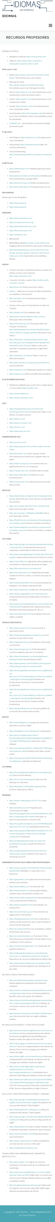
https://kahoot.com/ (24, 92)
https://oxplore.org (17, 374)
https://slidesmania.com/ (19, 168)
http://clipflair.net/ (16, 312)
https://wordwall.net (17, 929)
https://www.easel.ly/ (17, 203)
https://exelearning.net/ (29, 144)
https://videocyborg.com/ (19, 323)
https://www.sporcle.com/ (19, 431)
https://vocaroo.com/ (17, 442)
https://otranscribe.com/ (19, 482)
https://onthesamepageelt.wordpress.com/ (27, 635)
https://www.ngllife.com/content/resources (26, 1056)
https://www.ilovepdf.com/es (21, 905)
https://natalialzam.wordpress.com (23, 1148)
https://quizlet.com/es (25, 106)
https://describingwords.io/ (20, 649)
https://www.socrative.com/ (20, 423)
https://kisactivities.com (18, 1127)
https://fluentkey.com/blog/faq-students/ (25, 786)
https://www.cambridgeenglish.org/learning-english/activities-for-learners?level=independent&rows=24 (27, 1069)
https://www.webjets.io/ (19, 393)
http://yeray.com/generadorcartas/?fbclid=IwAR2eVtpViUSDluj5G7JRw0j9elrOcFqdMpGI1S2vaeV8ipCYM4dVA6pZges (31, 738)
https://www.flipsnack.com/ (20, 572)
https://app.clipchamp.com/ (20, 276)
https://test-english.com (18, 1162)
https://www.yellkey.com (19, 886)
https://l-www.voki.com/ (18, 470)
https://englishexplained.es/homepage (25, 1185)
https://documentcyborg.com (21, 912)
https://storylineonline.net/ (20, 614)
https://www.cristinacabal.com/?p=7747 (25, 800)
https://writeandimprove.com (21, 708)
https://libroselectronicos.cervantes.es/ (25, 568)
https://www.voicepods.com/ (21, 463)
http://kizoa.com (15, 287)
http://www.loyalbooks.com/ (20, 589)
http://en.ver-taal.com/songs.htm (22, 779)
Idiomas (9, 16)
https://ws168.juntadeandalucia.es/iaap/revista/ (28, 980)
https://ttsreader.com (18, 453)
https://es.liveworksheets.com (21, 936)
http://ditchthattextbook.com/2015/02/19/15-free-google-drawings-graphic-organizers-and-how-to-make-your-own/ (29, 253)
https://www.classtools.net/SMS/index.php (26, 85)
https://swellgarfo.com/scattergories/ (24, 731)
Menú (50, 25)
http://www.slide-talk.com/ (20, 187)
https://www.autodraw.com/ (20, 218)
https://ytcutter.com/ (17, 298)
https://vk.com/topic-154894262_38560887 (26, 513)
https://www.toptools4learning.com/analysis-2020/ (29, 963)
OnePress (40, 1212)
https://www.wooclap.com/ (20, 183)
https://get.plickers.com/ (19, 879)
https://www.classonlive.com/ (21, 398)
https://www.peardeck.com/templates (24, 176)
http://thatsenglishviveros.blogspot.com (25, 1109)
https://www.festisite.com (19, 890)
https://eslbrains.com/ (18, 370)
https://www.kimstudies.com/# (21, 1134)
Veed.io (12, 291)
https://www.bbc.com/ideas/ (20, 355)
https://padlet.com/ (30, 388)
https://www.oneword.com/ (20, 628)
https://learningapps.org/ (32, 113)
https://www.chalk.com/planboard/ (23, 897)
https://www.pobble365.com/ (21, 582)
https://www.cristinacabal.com (21, 1141)
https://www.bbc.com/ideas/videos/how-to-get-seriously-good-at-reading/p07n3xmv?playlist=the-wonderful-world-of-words (29, 342)
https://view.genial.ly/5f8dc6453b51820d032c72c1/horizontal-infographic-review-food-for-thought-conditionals (30, 833)
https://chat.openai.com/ (36, 56)
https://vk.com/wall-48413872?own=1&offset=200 (29, 506)
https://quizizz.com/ (24, 99)
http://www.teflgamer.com (20, 722)
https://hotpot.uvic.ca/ (29, 137)
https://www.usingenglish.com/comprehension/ (28, 594)
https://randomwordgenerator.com (23, 946)
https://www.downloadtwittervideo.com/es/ (27, 316)
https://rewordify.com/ (18, 561)
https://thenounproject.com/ (20, 230)
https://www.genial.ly (17, 207)
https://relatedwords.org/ (19, 642)
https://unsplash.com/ (18, 234)
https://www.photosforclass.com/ (22, 226)
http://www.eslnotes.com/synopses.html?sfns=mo (29, 362)
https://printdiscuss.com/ (19, 808)
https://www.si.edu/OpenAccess (37, 243)
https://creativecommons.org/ (21, 222)
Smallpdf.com (14, 123)
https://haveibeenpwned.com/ (21, 919)
